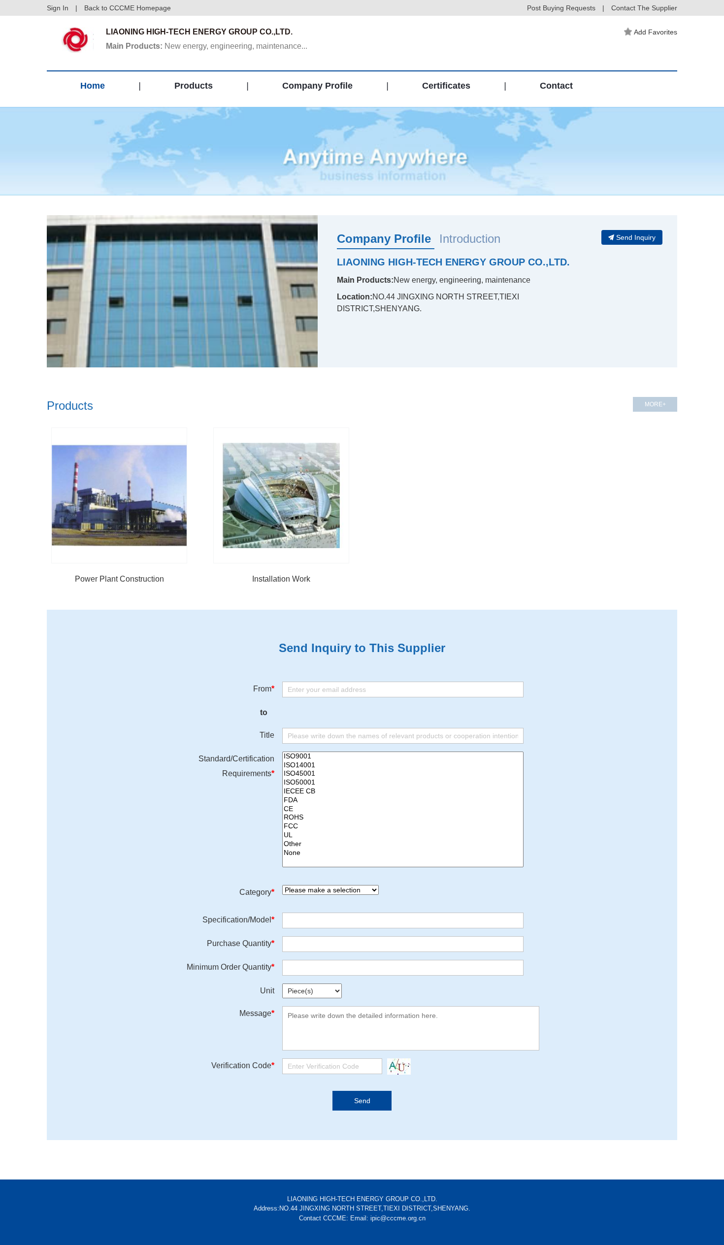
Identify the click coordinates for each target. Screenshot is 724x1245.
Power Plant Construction (119, 579)
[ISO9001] (403, 756)
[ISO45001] (403, 773)
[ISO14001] (403, 765)
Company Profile (317, 86)
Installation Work (281, 579)
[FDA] (403, 800)
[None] (403, 853)
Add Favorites (655, 32)
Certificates (446, 86)
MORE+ (655, 404)
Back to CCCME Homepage (127, 8)
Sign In (57, 8)
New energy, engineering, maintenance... (206, 46)
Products (193, 86)
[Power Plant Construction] (119, 495)
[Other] (403, 844)
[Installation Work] (281, 495)
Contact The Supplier (644, 8)
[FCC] (403, 826)
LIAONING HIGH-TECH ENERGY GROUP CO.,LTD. (453, 262)
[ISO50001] (403, 782)
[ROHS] (403, 817)
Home (92, 86)
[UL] (403, 835)
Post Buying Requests (561, 8)
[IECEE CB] (403, 791)
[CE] (403, 809)
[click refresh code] (396, 1066)
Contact (556, 86)
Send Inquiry (636, 237)
